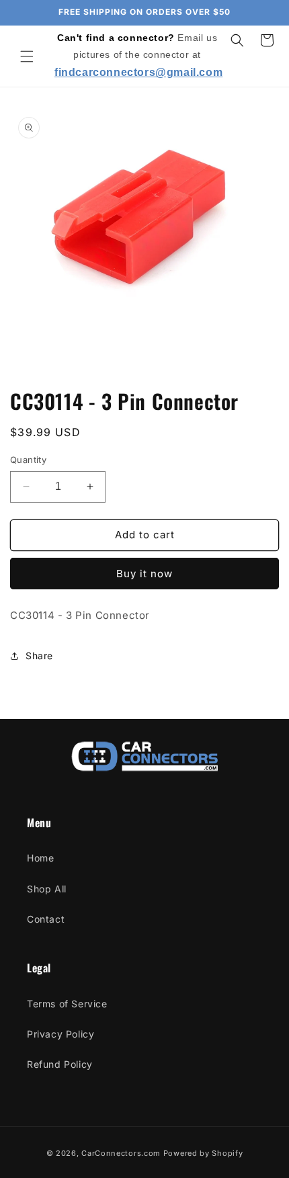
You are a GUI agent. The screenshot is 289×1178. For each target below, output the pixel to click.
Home (40, 858)
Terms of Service (67, 1003)
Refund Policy (60, 1064)
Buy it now (144, 573)
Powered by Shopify (203, 1153)
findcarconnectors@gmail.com (138, 72)
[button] (27, 56)
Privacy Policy (60, 1034)
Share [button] (39, 655)
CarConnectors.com (121, 1153)
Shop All (47, 888)
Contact (46, 919)
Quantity (28, 459)
